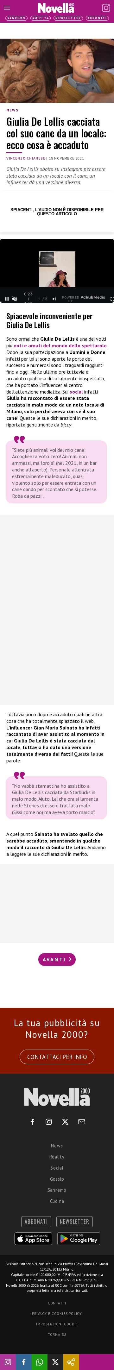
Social (57, 1168)
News (12, 110)
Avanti (55, 959)
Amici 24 (40, 18)
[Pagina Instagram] (106, 8)
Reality (57, 1157)
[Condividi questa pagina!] (71, 1362)
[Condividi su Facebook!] (24, 1362)
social (76, 391)
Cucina (57, 1201)
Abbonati (97, 18)
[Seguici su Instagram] (8, 1362)
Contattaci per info (57, 1057)
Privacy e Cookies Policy (57, 1313)
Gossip (57, 1179)
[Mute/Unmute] (14, 299)
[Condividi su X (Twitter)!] (55, 1362)
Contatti (57, 1303)
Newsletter (68, 18)
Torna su (57, 1334)
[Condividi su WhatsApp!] (40, 1362)
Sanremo (16, 18)
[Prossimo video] (54, 299)
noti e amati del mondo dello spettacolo (60, 345)
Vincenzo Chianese (25, 158)
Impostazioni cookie (57, 1324)
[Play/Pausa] (7, 299)
